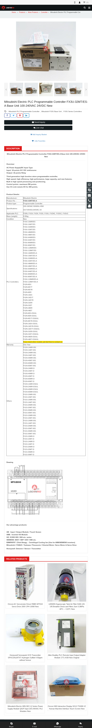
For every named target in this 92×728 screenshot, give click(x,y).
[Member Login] (79, 2)
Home (14, 12)
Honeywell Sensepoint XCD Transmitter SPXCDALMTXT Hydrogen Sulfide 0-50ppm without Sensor (25, 657)
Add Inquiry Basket (39, 134)
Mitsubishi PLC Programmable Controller (24, 111)
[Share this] (7, 115)
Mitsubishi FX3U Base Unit (51, 111)
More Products (33, 12)
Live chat (39, 128)
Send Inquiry (39, 122)
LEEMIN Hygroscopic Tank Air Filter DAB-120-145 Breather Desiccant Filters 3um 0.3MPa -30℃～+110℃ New (67, 606)
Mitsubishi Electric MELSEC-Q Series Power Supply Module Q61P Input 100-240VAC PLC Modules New (25, 708)
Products (22, 12)
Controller (44, 12)
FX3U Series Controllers (72, 111)
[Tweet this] (13, 115)
